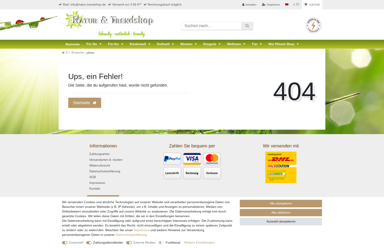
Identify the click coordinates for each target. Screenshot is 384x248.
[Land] (286, 4)
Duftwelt (163, 44)
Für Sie (92, 44)
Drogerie (210, 44)
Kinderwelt (138, 44)
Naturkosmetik (76, 53)
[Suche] (247, 26)
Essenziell (76, 242)
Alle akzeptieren (281, 203)
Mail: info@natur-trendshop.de (84, 4)
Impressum (97, 183)
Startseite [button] (82, 103)
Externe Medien (144, 242)
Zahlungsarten (99, 154)
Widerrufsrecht (99, 165)
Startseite (72, 44)
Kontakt (94, 188)
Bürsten (186, 44)
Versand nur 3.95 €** (126, 4)
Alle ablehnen (280, 212)
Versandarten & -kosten (105, 159)
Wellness (234, 44)
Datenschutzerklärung (104, 171)
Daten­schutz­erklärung (131, 234)
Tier (255, 44)
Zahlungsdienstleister (108, 242)
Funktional (173, 242)
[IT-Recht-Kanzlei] (313, 25)
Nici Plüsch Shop (281, 44)
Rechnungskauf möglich (165, 4)
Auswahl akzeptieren (281, 221)
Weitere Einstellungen (199, 242)
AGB (92, 177)
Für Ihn (114, 44)
